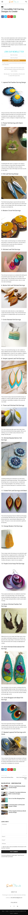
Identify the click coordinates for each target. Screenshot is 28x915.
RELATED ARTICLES (5, 783)
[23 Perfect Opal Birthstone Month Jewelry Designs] (4, 787)
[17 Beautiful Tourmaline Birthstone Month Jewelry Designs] (4, 794)
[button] (26, 1)
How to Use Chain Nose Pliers (21, 778)
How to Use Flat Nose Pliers (7, 777)
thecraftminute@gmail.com (16, 897)
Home (2, 4)
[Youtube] (17, 906)
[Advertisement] (14, 28)
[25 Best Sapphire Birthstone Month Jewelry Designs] (4, 812)
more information (6, 64)
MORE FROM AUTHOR (16, 783)
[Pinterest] (14, 906)
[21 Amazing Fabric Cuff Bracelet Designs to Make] (4, 806)
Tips (5, 4)
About (3, 911)
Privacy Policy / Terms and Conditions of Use (18, 911)
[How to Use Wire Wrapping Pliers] (4, 800)
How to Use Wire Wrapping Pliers (16, 798)
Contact (7, 911)
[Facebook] (10, 906)
